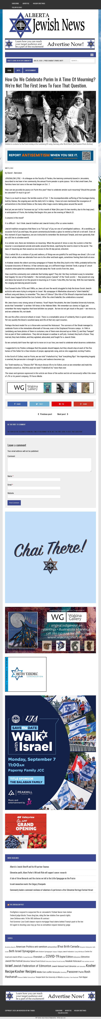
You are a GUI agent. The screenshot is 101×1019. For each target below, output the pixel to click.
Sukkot (25, 977)
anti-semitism (40, 946)
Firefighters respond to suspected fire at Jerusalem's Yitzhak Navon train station (41, 912)
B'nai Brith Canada (68, 946)
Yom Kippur (83, 977)
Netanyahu (56, 972)
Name (10, 476)
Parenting (63, 972)
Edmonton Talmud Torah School (34, 961)
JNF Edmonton (81, 966)
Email (10, 485)
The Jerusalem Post (17, 904)
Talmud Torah (31, 977)
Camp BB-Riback (79, 952)
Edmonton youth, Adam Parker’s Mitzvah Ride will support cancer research (38, 872)
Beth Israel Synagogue (22, 951)
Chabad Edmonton (28, 957)
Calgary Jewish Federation (66, 952)
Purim (81, 972)
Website (11, 493)
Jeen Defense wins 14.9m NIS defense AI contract (29, 918)
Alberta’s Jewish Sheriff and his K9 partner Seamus (29, 866)
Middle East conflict (44, 972)
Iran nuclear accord (88, 961)
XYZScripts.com (61, 1018)
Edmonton (76, 957)
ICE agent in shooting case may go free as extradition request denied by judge (40, 925)
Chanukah (37, 956)
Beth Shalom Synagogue (43, 952)
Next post (61, 414)
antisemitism (52, 947)
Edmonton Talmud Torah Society (55, 961)
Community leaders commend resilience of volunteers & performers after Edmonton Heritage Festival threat (51, 889)
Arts (18, 70)
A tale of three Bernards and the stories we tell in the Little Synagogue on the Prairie (42, 878)
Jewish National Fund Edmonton (64, 966)
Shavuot (20, 977)
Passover (72, 971)
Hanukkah (68, 961)
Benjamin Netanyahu (86, 947)
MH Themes (31, 1010)
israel (9, 966)
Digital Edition (66, 956)
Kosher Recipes (25, 971)
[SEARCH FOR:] (82, 60)
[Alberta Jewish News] (50, 25)
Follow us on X (17, 7)
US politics (66, 977)
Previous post (46, 414)
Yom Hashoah (74, 977)
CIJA (44, 957)
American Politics (25, 946)
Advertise (26, 3)
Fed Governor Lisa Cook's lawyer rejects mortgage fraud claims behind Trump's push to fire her (46, 922)
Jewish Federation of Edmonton (32, 966)
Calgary (55, 952)
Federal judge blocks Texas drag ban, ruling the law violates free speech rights (40, 915)
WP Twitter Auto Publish (42, 1018)
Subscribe (15, 3)
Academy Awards (10, 947)
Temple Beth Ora (42, 977)
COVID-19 (52, 956)
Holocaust (77, 961)
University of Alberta (56, 977)
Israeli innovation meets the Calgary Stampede (28, 884)
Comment (11, 456)
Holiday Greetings (39, 3)
